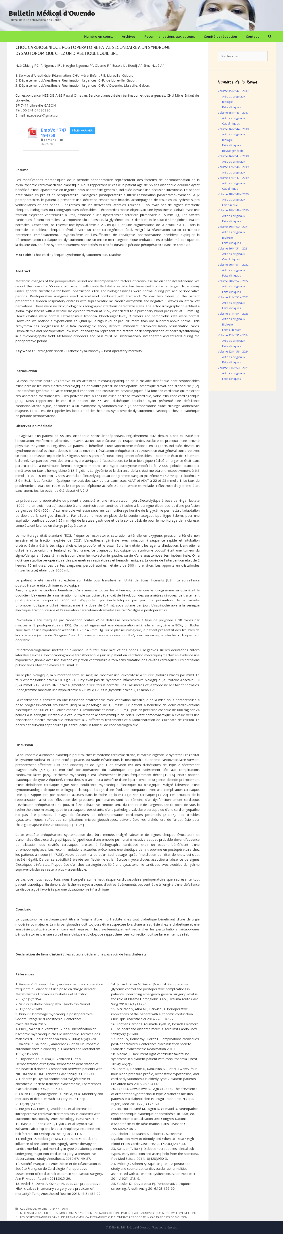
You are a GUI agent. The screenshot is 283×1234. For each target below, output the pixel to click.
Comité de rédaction (220, 36)
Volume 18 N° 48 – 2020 (233, 194)
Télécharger (82, 130)
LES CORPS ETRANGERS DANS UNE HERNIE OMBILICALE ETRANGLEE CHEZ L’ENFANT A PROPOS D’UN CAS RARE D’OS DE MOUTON (103, 1217)
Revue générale (233, 151)
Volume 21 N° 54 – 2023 (233, 314)
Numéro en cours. (98, 36)
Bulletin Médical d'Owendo (52, 13)
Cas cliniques (231, 123)
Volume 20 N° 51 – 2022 (233, 265)
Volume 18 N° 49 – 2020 (233, 210)
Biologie (227, 102)
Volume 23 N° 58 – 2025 (233, 368)
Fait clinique (230, 205)
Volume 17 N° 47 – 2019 (52, 1209)
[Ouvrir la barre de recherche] (269, 36)
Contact (252, 36)
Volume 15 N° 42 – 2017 (233, 91)
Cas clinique (28, 1209)
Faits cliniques (231, 107)
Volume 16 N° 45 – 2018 (233, 156)
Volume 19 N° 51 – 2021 (233, 248)
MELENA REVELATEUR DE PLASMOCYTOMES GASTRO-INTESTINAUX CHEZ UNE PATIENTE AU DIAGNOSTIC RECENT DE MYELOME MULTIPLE (108, 1213)
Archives (129, 36)
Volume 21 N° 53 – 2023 (233, 297)
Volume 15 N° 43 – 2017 (233, 113)
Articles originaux (233, 96)
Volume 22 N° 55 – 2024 (233, 335)
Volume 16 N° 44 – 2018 (233, 129)
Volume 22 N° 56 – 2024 (233, 351)
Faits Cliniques (231, 330)
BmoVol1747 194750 (53, 132)
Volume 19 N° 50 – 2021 (233, 227)
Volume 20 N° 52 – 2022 (233, 281)
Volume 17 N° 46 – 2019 (233, 167)
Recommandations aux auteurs (169, 36)
